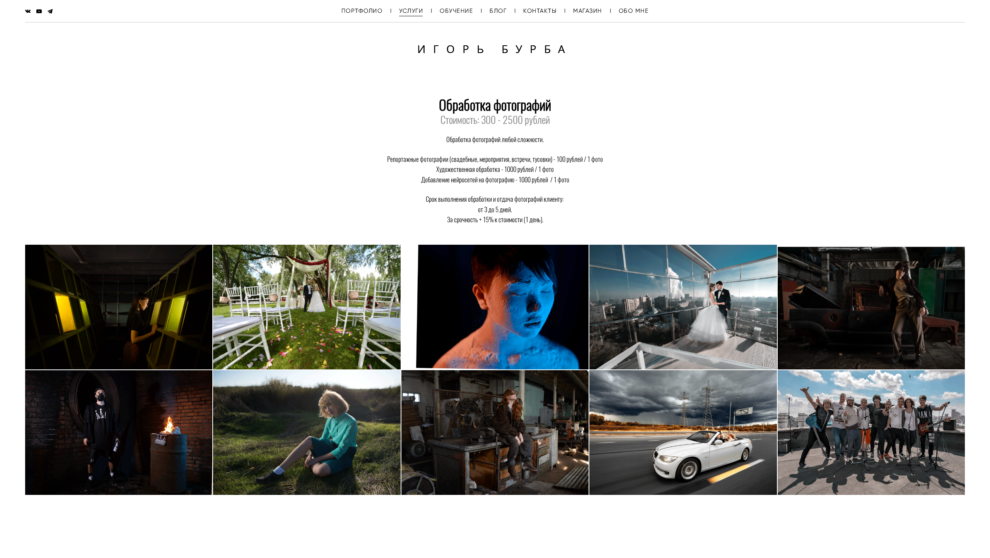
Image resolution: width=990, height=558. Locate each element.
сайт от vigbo (495, 540)
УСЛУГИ (411, 11)
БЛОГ (498, 11)
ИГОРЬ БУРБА (495, 48)
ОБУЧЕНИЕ (456, 11)
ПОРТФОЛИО (362, 11)
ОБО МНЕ (634, 11)
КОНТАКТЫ (539, 11)
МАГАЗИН (587, 11)
